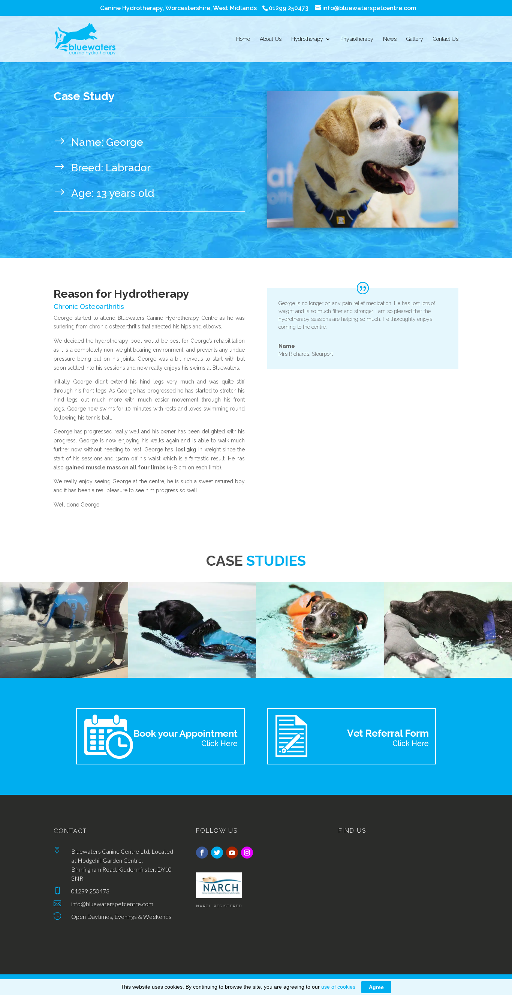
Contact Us (445, 39)
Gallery (414, 39)
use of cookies (338, 987)
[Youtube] (232, 853)
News (390, 39)
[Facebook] (202, 853)
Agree (376, 987)
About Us (270, 39)
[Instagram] (247, 853)
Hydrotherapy (307, 39)
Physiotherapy (356, 39)
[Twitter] (217, 853)
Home (243, 39)
